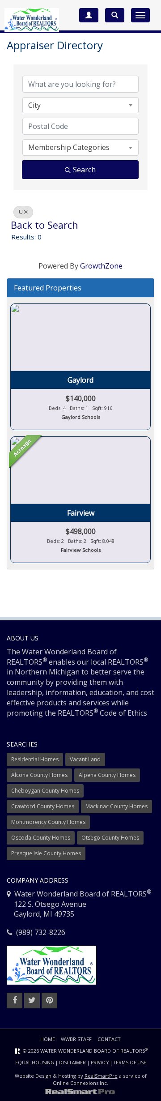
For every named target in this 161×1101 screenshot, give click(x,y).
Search (84, 170)
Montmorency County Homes (48, 822)
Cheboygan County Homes (45, 790)
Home (47, 1039)
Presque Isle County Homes (46, 853)
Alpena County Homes (107, 775)
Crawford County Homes (42, 806)
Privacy (100, 1062)
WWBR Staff (76, 1039)
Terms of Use (130, 1062)
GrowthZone (101, 266)
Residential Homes (35, 759)
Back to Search (44, 224)
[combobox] (80, 105)
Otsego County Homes (110, 837)
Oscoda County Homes (40, 837)
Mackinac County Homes (116, 806)
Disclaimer (72, 1062)
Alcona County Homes (39, 775)
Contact (109, 1039)
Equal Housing (34, 1062)
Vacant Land (85, 759)
